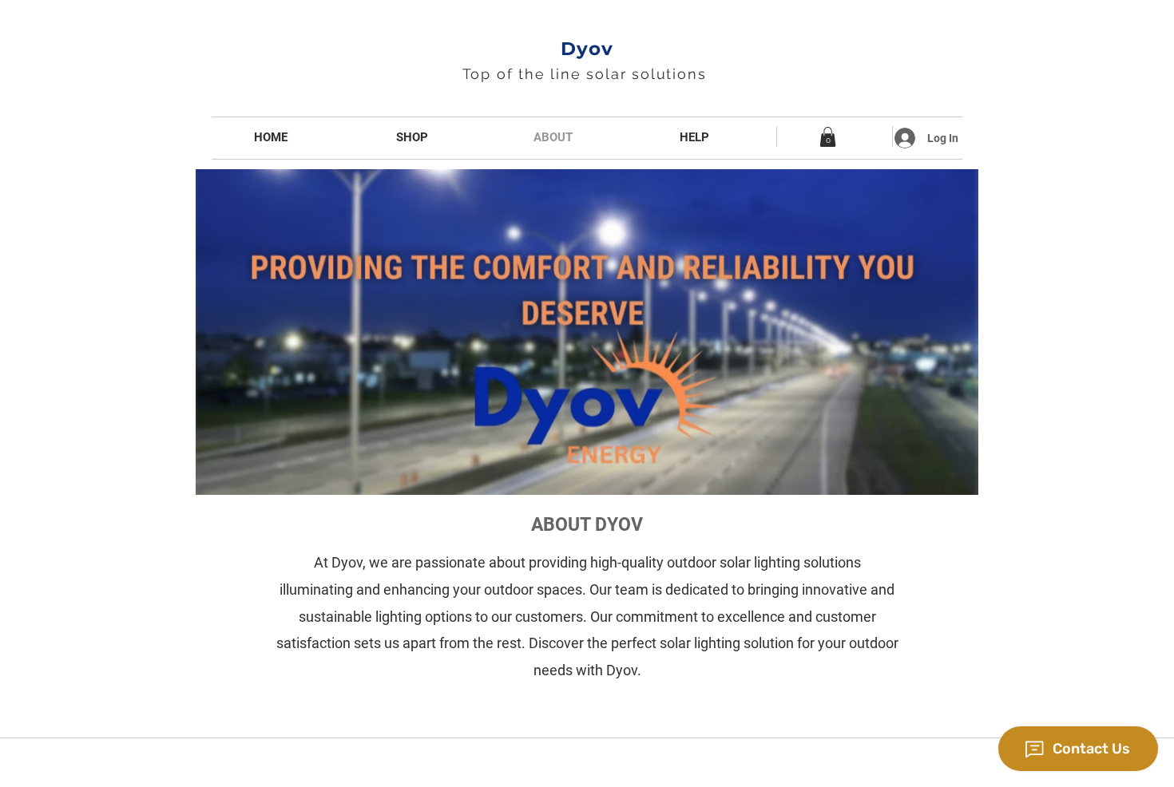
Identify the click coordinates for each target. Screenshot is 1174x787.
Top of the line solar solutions (587, 73)
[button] (827, 137)
